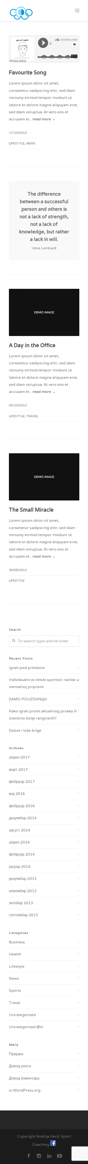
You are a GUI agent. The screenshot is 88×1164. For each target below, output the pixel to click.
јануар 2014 (20, 866)
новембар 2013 (23, 890)
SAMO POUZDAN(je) (28, 699)
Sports (15, 990)
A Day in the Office (32, 345)
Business (17, 942)
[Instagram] (39, 1156)
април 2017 (19, 757)
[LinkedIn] (49, 1156)
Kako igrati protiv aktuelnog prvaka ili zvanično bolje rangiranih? (43, 715)
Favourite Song (27, 72)
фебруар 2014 (22, 854)
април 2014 (19, 842)
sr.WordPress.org (24, 1090)
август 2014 (19, 830)
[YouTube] (59, 1156)
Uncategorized (22, 1014)
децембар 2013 (23, 878)
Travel (32, 416)
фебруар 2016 (22, 805)
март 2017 (18, 769)
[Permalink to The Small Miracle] (44, 476)
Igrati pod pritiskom (27, 667)
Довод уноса (20, 1065)
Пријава (16, 1053)
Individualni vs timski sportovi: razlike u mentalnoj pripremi (44, 683)
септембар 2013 (23, 914)
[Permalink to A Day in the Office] (44, 312)
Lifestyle (17, 143)
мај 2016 (17, 793)
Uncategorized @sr (26, 1026)
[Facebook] (28, 1156)
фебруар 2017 (22, 781)
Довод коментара (24, 1078)
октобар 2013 (21, 902)
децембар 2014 (23, 817)
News (30, 143)
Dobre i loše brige (25, 730)
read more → (44, 119)
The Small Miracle (31, 509)
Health (15, 954)
